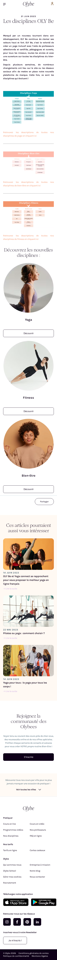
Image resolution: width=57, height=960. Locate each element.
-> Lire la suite (10, 588)
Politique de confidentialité (16, 956)
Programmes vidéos (13, 830)
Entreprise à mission (40, 864)
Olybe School (9, 870)
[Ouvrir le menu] (5, 4)
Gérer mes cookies (12, 876)
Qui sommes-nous (12, 864)
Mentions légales (40, 956)
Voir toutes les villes (26, 789)
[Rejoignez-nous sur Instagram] (7, 922)
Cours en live (9, 824)
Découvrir (29, 333)
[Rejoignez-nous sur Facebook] (17, 922)
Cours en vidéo (37, 824)
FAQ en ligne (36, 836)
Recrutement (9, 882)
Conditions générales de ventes (34, 953)
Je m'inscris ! (15, 940)
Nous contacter (37, 876)
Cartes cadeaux (37, 850)
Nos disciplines (10, 836)
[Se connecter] (52, 4)
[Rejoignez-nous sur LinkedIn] (37, 922)
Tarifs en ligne (10, 850)
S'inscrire (28, 757)
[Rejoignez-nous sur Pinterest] (27, 922)
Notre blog (35, 870)
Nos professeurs (38, 830)
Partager (44, 501)
